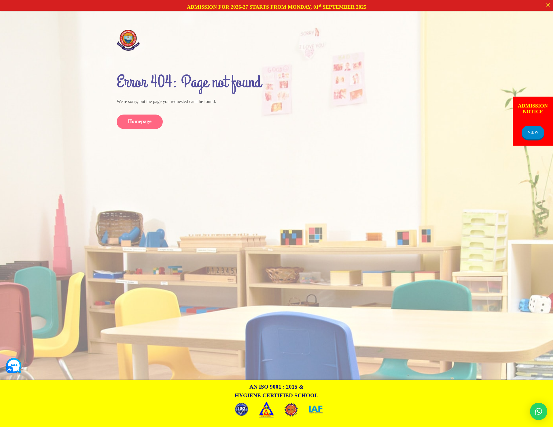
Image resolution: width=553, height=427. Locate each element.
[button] (538, 411)
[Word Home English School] (128, 39)
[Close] (548, 5)
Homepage (139, 121)
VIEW (533, 132)
